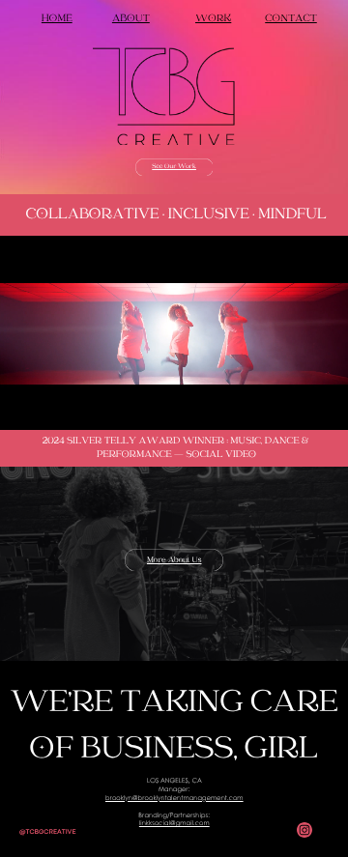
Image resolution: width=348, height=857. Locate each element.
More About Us (174, 560)
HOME (57, 19)
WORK (213, 19)
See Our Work (174, 167)
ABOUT (131, 19)
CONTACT (291, 19)
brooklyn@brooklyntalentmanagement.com (174, 798)
